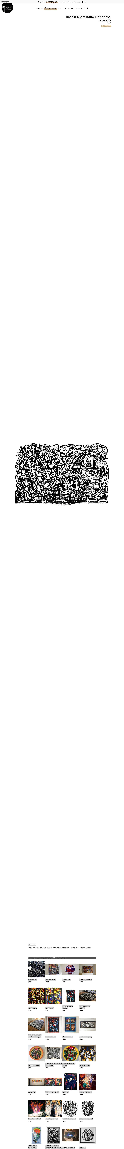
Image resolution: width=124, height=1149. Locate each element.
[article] (36, 972)
